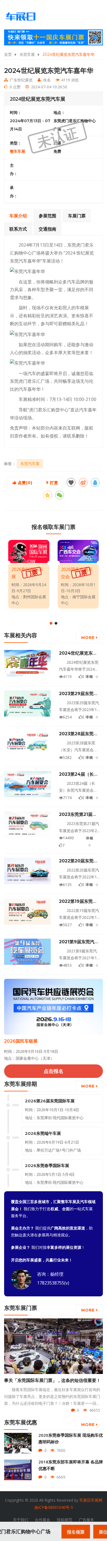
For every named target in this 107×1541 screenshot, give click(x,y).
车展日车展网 (90, 1500)
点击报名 (53, 1071)
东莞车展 (27, 54)
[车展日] (20, 16)
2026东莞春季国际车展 (47, 1165)
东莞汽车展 (30, 463)
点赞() (24, 482)
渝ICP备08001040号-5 (53, 1507)
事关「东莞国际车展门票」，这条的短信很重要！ (52, 1380)
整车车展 (17, 151)
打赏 (53, 482)
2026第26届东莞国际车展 (50, 1100)
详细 (89, 676)
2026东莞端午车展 (43, 1133)
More (88, 637)
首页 (8, 54)
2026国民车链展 (21, 1041)
